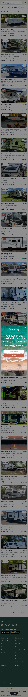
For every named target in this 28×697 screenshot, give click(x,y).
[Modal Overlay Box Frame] (14, 348)
